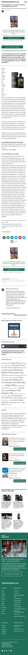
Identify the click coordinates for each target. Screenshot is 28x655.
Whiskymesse (8, 404)
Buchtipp (23, 367)
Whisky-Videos (17, 600)
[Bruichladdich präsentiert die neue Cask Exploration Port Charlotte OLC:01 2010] (7, 498)
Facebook (4, 631)
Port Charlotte (21, 281)
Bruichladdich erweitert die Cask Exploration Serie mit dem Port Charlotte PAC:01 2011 (18, 504)
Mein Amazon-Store (18, 629)
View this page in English (12, 47)
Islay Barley (13, 281)
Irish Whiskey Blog (6, 417)
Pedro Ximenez (17, 393)
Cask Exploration (15, 280)
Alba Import (6, 363)
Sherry (5, 398)
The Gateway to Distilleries (17, 420)
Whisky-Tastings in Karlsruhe (18, 626)
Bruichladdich (5, 280)
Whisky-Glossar (17, 606)
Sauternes (4, 282)
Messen (3, 599)
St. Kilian (12, 402)
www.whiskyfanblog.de (13, 308)
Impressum (17, 614)
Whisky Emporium (6, 422)
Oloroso (15, 390)
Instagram (4, 629)
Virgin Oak (19, 402)
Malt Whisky (10, 418)
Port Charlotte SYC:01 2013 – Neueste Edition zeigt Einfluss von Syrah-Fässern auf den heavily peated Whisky (7, 524)
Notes (3, 603)
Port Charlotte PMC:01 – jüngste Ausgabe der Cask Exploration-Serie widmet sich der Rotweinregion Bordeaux (18, 524)
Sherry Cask (14, 398)
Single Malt (15, 400)
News (3, 601)
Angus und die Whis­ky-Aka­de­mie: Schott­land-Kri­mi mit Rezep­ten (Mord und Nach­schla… (14, 31)
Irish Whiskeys (9, 382)
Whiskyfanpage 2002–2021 (19, 595)
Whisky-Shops (17, 602)
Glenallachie (7, 377)
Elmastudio (10, 645)
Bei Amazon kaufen (19, 449)
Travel (3, 611)
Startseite (16, 591)
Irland (20, 382)
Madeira (16, 388)
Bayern (22, 363)
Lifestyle (3, 595)
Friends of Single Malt (7, 415)
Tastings (4, 609)
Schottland (17, 396)
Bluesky (3, 625)
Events (3, 593)
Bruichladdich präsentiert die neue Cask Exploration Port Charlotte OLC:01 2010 (7, 504)
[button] (4, 237)
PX (22, 393)
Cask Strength (8, 370)
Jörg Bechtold (13, 289)
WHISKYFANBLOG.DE (10, 2)
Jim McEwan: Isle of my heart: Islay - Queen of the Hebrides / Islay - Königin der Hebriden (17, 439)
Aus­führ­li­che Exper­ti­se (8, 226)
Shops (3, 605)
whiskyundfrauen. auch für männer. (12, 427)
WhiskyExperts (15, 423)
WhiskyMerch (5, 425)
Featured (18, 375)
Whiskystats (22, 425)
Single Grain (7, 400)
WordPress (8, 644)
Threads (3, 627)
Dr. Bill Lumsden (10, 375)
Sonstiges (4, 607)
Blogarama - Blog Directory (7, 646)
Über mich (16, 593)
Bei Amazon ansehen (12, 574)
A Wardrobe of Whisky (8, 413)
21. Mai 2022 (7, 10)
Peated (7, 393)
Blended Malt (8, 365)
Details (23, 35)
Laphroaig (11, 388)
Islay (7, 281)
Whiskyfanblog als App (19, 608)
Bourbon (17, 365)
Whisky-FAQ (17, 604)
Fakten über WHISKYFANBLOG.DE (19, 611)
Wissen (3, 613)
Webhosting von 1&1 (19, 631)
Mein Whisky (18, 418)
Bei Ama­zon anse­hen (14, 38)
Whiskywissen (5, 429)
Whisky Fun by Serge (18, 422)
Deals (3, 591)
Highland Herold (18, 415)
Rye (10, 395)
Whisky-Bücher (17, 598)
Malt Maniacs (16, 417)
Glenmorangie (14, 377)
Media (3, 597)
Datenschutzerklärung (19, 616)
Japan (18, 385)
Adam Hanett (14, 279)
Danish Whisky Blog (20, 413)
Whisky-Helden (6, 423)
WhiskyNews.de (14, 425)
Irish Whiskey (16, 380)
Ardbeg (14, 363)
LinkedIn (4, 633)
